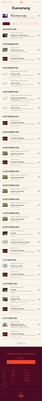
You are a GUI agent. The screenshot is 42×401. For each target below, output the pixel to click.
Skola (3, 375)
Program (21, 23)
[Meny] (39, 2)
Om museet (13, 371)
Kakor (3, 384)
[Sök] (36, 2)
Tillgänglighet (5, 383)
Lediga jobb (13, 374)
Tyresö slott (27, 375)
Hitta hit (4, 373)
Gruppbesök (4, 378)
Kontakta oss (13, 378)
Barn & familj (13, 23)
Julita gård (27, 372)
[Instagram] (11, 383)
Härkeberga (27, 380)
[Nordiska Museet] (21, 2)
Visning (28, 23)
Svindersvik (27, 378)
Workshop (35, 23)
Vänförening (13, 375)
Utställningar (5, 374)
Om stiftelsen (13, 373)
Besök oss (4, 371)
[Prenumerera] (33, 362)
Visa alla (6, 23)
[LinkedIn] (14, 383)
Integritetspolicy (5, 385)
